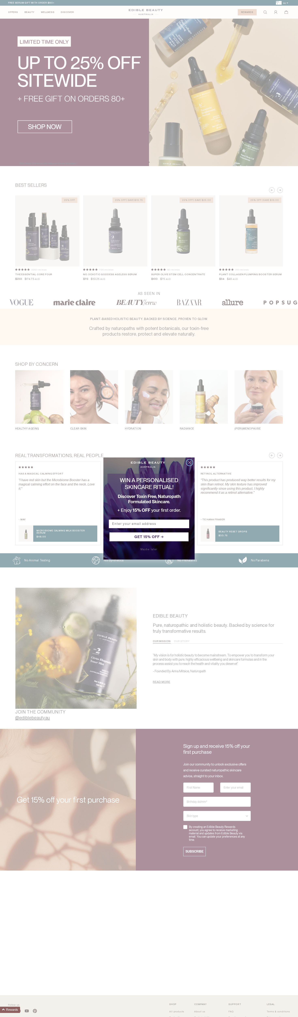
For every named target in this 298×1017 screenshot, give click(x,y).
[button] (10, 1010)
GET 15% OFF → (149, 537)
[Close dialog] (190, 462)
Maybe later (149, 549)
